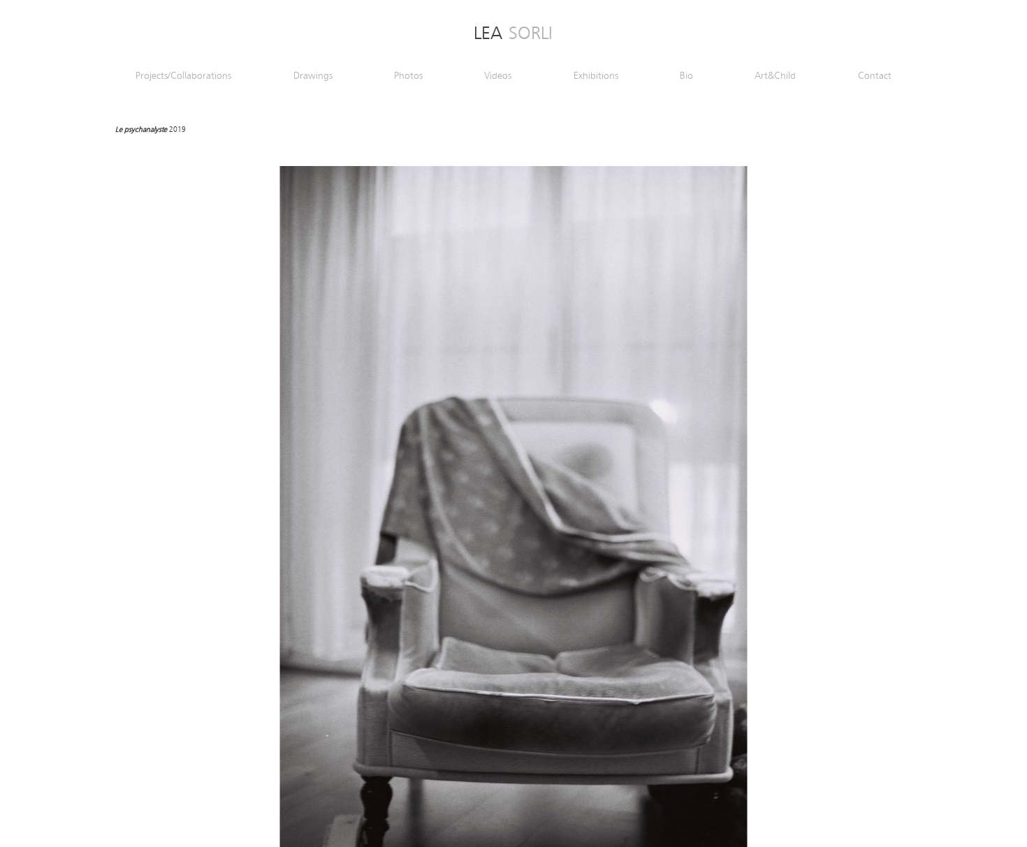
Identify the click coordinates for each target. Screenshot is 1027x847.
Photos (408, 76)
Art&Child (775, 76)
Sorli (513, 34)
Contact (874, 76)
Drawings (313, 76)
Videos (497, 76)
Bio (686, 76)
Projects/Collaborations (183, 76)
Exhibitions (596, 76)
